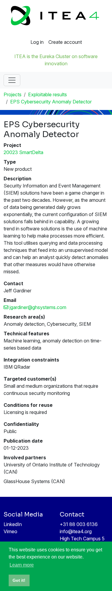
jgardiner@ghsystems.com (37, 307)
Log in (37, 42)
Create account (65, 42)
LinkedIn (13, 524)
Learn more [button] (22, 564)
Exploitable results (47, 94)
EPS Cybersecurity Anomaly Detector (51, 102)
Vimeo (10, 531)
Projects (13, 94)
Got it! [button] (19, 580)
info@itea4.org (76, 531)
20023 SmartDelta (23, 152)
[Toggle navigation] (12, 80)
